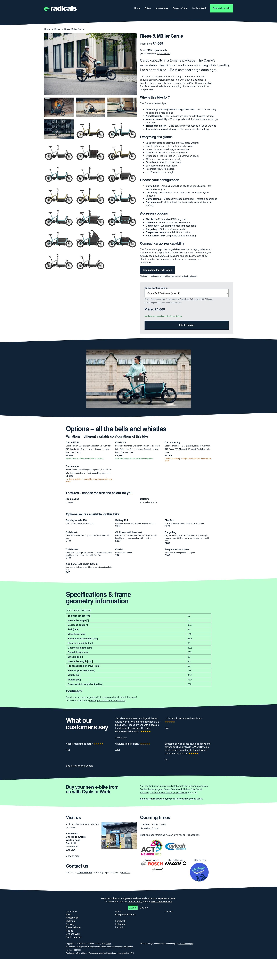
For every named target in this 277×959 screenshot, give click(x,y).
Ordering (70, 921)
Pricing (69, 930)
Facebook (120, 921)
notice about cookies (161, 901)
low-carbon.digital (186, 943)
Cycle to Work (199, 8)
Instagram (120, 924)
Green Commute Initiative (177, 789)
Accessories (161, 8)
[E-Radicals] (60, 9)
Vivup (170, 792)
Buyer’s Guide (180, 8)
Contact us (71, 911)
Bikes (148, 8)
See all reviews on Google (79, 765)
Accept (132, 907)
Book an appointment (151, 834)
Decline (144, 907)
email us (125, 872)
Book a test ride (221, 8)
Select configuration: (156, 288)
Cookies (169, 911)
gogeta (158, 789)
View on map (72, 856)
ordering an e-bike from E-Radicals (107, 700)
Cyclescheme (147, 789)
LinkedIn (119, 927)
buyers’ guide (88, 697)
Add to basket (186, 325)
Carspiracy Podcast (125, 914)
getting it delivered (188, 276)
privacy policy (135, 901)
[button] (138, 379)
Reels (118, 911)
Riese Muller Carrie (74, 29)
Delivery (70, 924)
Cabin (108, 943)
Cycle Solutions (158, 792)
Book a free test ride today (157, 270)
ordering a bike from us (167, 276)
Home (137, 8)
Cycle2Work (180, 792)
